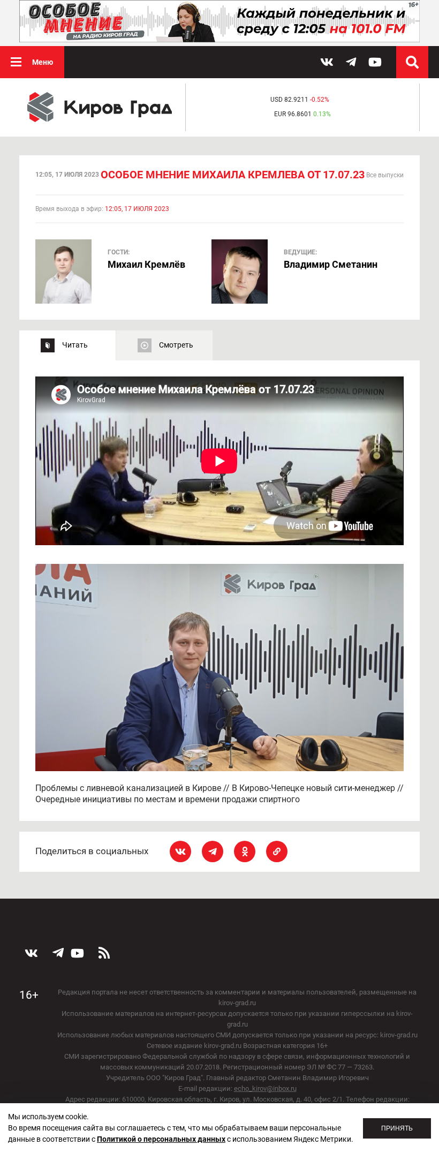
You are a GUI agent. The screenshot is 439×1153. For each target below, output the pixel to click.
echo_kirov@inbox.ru (265, 1088)
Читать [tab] (75, 345)
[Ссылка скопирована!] (276, 851)
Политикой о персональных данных (161, 1139)
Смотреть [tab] (176, 345)
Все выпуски (385, 175)
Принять (397, 1128)
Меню (42, 62)
